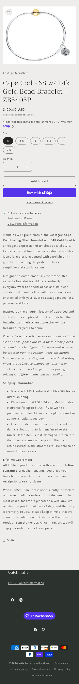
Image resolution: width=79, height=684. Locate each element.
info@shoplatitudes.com (28, 418)
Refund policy (62, 663)
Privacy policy (20, 669)
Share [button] (11, 540)
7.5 (9, 150)
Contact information (41, 675)
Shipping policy (62, 669)
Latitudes (23, 663)
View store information (22, 224)
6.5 (49, 140)
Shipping (7, 115)
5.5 (22, 140)
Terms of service (41, 669)
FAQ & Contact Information (26, 583)
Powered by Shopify (40, 663)
